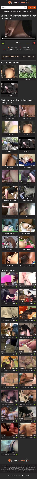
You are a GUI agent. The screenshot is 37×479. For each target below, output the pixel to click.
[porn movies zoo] (18, 2)
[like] (3, 43)
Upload (32, 7)
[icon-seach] (25, 7)
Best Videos (8, 11)
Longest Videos (28, 11)
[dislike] (34, 43)
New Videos (17, 11)
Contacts (27, 475)
